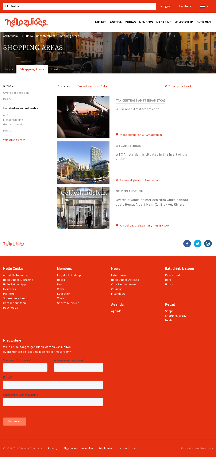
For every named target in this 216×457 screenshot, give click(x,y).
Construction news (123, 284)
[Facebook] (187, 243)
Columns (117, 289)
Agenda (117, 304)
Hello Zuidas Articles (125, 280)
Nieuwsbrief (13, 340)
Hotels (169, 284)
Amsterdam (126, 448)
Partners (9, 294)
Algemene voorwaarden (78, 448)
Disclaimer (105, 448)
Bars (168, 280)
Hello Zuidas (13, 268)
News (115, 268)
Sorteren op (66, 86)
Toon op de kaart (179, 86)
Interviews (118, 294)
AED (5, 115)
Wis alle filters (14, 140)
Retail (61, 280)
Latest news (119, 275)
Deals (55, 69)
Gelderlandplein (129, 191)
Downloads (10, 307)
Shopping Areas (32, 69)
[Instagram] (208, 243)
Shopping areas (175, 315)
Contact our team (15, 303)
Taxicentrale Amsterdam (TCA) (140, 100)
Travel (61, 298)
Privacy (52, 448)
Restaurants (173, 275)
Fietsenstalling (13, 120)
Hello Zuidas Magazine (18, 280)
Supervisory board (15, 298)
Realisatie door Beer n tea (197, 448)
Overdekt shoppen (16, 93)
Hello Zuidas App (14, 284)
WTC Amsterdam (129, 146)
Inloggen (166, 6)
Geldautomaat (12, 124)
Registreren (185, 6)
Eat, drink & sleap (69, 275)
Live (60, 284)
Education (63, 294)
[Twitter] (197, 243)
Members (9, 289)
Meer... (7, 99)
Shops (8, 69)
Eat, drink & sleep (179, 268)
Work (60, 289)
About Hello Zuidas (16, 275)
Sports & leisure (68, 303)
